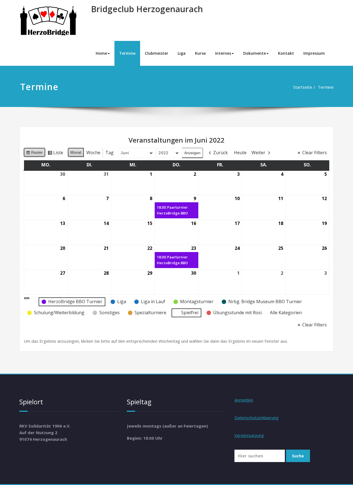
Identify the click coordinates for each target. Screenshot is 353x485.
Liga (182, 53)
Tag (109, 153)
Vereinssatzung (249, 435)
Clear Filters (314, 153)
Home (101, 53)
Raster (34, 153)
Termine (127, 53)
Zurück (220, 153)
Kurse (200, 53)
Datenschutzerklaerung (256, 417)
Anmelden (243, 400)
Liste (55, 154)
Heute (240, 153)
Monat (75, 152)
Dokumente (254, 53)
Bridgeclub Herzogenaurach (147, 9)
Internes (223, 53)
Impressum (314, 53)
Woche (93, 153)
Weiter (258, 153)
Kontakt (286, 53)
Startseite (302, 87)
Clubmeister (156, 53)
